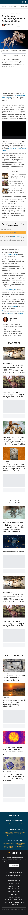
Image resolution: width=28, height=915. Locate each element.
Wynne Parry (10, 24)
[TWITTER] (11, 320)
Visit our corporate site (16, 861)
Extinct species (11, 13)
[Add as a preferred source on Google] (14, 865)
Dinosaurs (18, 13)
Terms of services (16, 236)
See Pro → (17, 2)
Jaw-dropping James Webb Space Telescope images (8, 833)
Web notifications (14, 891)
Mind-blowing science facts (20, 846)
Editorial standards (14, 897)
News (18, 26)
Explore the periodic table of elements (8, 836)
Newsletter (23, 55)
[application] (14, 129)
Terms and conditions (14, 880)
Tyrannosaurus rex (13, 254)
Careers (14, 894)
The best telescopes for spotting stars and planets (8, 847)
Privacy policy (14, 883)
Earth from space (19, 823)
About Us (14, 878)
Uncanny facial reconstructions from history (19, 836)
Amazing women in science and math (19, 833)
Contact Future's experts (14, 875)
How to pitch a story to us (14, 900)
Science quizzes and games (8, 843)
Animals (3, 13)
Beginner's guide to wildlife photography (20, 844)
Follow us (16, 55)
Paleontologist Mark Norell (9, 289)
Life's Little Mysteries (8, 823)
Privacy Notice (18, 237)
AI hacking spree (13, 6)
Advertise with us (14, 889)
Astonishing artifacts (20, 824)
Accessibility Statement (14, 872)
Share (5, 55)
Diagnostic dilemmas (8, 824)
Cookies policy (14, 886)
